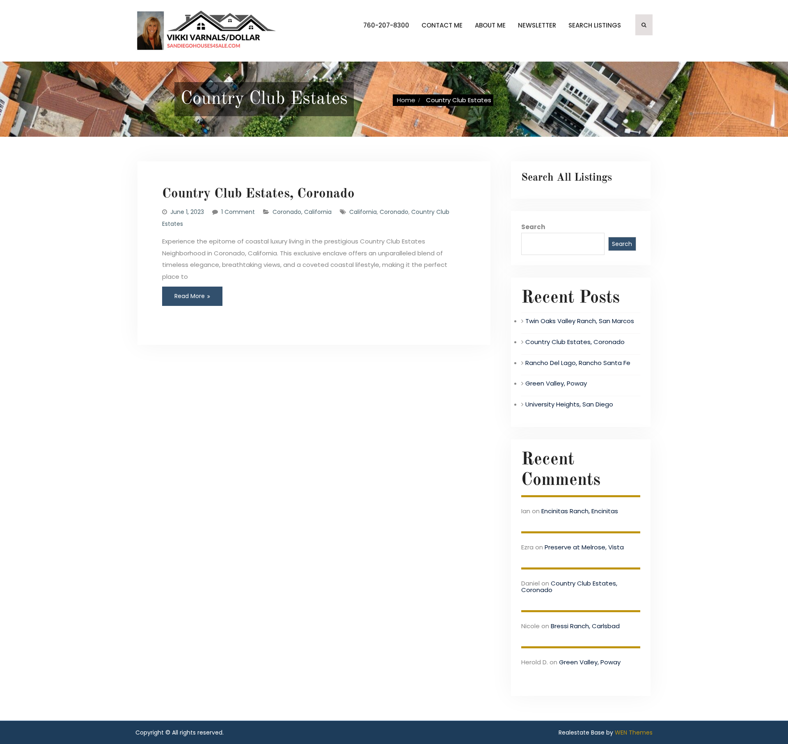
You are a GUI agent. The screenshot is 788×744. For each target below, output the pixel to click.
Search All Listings (566, 177)
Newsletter (537, 25)
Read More (189, 296)
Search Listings (594, 25)
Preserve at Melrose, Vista (584, 547)
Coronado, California (302, 212)
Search (533, 227)
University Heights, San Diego (569, 404)
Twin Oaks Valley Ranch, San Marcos (579, 321)
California (363, 212)
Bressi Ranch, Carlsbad (585, 626)
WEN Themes (634, 732)
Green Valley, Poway (556, 383)
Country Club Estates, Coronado (258, 194)
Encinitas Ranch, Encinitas (579, 511)
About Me (490, 25)
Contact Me (442, 25)
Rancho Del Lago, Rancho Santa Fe (577, 362)
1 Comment (238, 212)
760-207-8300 (386, 25)
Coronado (394, 212)
